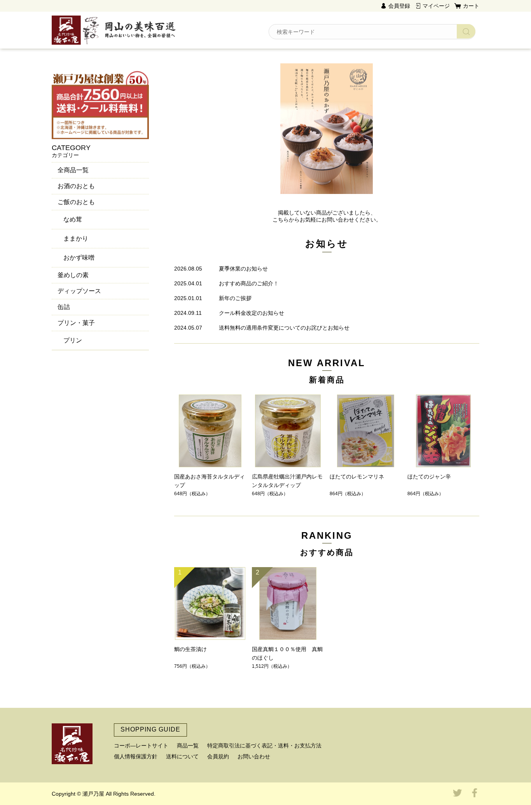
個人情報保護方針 (135, 756)
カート (471, 6)
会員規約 (218, 756)
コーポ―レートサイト (141, 745)
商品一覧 (188, 745)
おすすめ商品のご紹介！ (249, 283)
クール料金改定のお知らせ (251, 313)
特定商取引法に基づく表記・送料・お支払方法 (264, 745)
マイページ (436, 6)
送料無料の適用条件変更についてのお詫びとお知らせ (284, 328)
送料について (182, 756)
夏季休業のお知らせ (243, 268)
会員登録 (399, 6)
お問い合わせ (254, 756)
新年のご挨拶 (235, 298)
